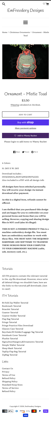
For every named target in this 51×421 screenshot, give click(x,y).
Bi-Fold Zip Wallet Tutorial (15, 302)
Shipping (15, 104)
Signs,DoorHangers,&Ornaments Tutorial (22, 341)
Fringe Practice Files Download (17, 325)
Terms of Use (8, 374)
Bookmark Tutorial (11, 305)
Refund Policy (9, 378)
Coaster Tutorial (10, 312)
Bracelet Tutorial (10, 309)
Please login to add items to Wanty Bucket (25, 141)
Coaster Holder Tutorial (13, 315)
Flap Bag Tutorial (10, 318)
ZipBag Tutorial (9, 354)
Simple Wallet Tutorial (13, 344)
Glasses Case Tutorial (12, 328)
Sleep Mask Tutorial (12, 348)
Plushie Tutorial (10, 338)
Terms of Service (10, 387)
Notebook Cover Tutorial (14, 335)
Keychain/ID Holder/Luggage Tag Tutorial (22, 331)
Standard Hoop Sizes (12, 384)
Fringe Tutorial (9, 322)
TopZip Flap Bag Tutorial (14, 351)
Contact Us (7, 368)
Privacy (5, 371)
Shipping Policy (10, 381)
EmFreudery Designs (25, 11)
